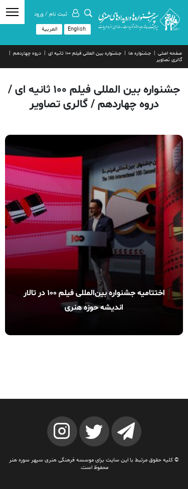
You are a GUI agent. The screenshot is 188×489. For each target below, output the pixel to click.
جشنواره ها (139, 53)
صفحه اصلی (170, 53)
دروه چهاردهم (27, 53)
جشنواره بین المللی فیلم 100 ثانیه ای (84, 53)
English (77, 29)
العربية (49, 29)
